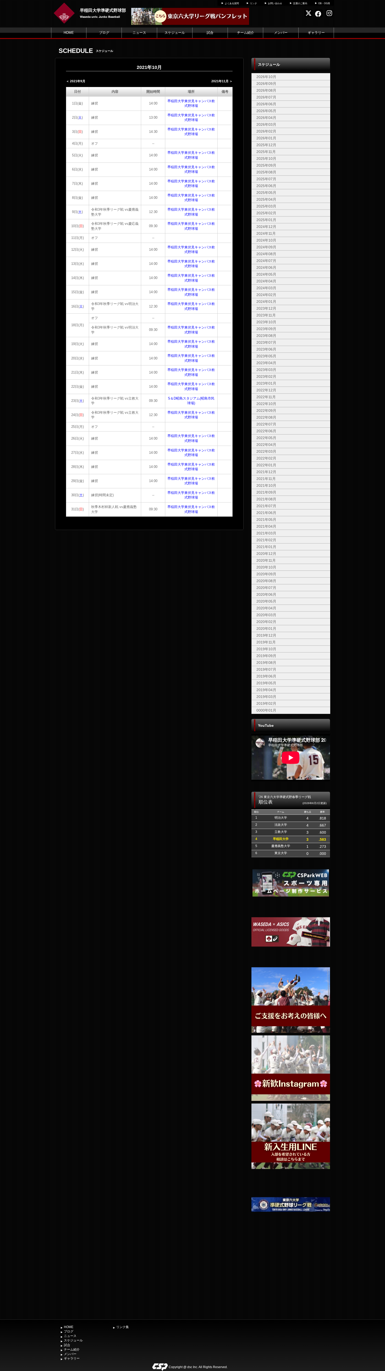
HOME (69, 33)
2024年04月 (266, 281)
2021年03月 (266, 533)
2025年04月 (266, 199)
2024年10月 (266, 240)
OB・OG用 (324, 3)
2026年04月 (266, 118)
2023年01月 (266, 383)
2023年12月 (266, 308)
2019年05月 (266, 683)
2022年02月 (266, 458)
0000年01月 (266, 710)
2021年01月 (266, 547)
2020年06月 (266, 594)
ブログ (104, 33)
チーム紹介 (245, 33)
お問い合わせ (275, 3)
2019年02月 (266, 703)
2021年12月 (266, 472)
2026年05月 (266, 111)
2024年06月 (266, 267)
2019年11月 (266, 642)
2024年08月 (266, 254)
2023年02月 (266, 376)
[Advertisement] (290, 1277)
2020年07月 (266, 588)
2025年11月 (266, 152)
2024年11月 (266, 233)
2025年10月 (266, 158)
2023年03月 (266, 370)
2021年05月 (266, 519)
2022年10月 (266, 404)
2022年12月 (266, 390)
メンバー (281, 33)
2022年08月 (266, 417)
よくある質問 (232, 3)
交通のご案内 (300, 3)
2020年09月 (266, 574)
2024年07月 (266, 261)
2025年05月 (266, 192)
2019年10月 (266, 649)
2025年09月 (266, 165)
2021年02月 (266, 540)
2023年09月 (266, 329)
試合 (210, 33)
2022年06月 (266, 431)
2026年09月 (266, 83)
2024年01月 (266, 301)
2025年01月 (266, 220)
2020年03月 (266, 615)
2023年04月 (266, 363)
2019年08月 (266, 662)
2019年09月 (266, 656)
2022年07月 (266, 424)
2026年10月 (266, 77)
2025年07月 (266, 179)
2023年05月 (266, 356)
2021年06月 (266, 513)
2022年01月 (266, 465)
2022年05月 (266, 438)
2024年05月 (266, 274)
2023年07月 (266, 342)
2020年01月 (266, 628)
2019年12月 (266, 635)
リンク (253, 3)
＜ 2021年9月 (75, 81)
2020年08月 (266, 581)
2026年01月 (266, 138)
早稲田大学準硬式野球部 (103, 10)
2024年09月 (266, 247)
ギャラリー (316, 33)
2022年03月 (266, 451)
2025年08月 (266, 172)
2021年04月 (266, 526)
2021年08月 (266, 499)
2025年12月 (266, 145)
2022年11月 (266, 397)
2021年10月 (266, 485)
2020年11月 (266, 560)
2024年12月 (266, 227)
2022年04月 (266, 445)
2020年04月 (266, 608)
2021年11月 (266, 479)
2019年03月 (266, 697)
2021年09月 (266, 492)
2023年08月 (266, 336)
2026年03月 (266, 124)
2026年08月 (266, 90)
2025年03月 (266, 206)
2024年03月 (266, 288)
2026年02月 (266, 131)
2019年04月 (266, 690)
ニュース (139, 33)
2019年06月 (266, 676)
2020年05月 (266, 601)
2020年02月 (266, 622)
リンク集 (122, 1327)
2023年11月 (266, 315)
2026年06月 (266, 104)
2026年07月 (266, 97)
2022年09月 (266, 410)
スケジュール (174, 33)
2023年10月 (266, 322)
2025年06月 (266, 186)
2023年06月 (266, 349)
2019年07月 (266, 669)
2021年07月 (266, 506)
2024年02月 (266, 295)
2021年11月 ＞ (222, 81)
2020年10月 (266, 567)
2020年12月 (266, 553)
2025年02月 (266, 213)
